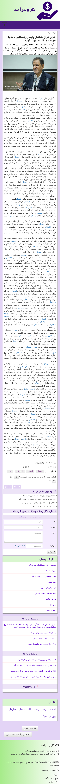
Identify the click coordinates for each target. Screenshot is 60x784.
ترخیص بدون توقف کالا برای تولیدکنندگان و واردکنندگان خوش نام (32, 677)
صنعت (27, 400)
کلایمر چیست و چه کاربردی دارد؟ (44, 638)
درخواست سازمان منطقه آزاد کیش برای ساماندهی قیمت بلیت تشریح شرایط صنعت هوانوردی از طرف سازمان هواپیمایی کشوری (30, 625)
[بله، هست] (16, 477)
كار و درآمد (24, 9)
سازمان (28, 207)
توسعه (18, 205)
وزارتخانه (52, 302)
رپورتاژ (53, 716)
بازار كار (24, 366)
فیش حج (53, 605)
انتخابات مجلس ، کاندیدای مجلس (44, 576)
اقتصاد (30, 121)
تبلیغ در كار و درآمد (51, 778)
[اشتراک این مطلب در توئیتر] (15, 486)
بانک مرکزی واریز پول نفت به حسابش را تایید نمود (39, 495)
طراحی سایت (51, 599)
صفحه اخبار (29, 728)
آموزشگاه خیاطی (49, 571)
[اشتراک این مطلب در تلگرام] (6, 486)
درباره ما (55, 774)
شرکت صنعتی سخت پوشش (45, 593)
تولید (45, 709)
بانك (23, 110)
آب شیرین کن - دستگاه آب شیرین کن (42, 565)
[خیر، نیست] (54, 481)
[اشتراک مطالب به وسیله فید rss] (10, 486)
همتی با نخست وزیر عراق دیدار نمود (43, 506)
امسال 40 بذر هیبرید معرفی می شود (42, 633)
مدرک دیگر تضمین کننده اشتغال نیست (41, 644)
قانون (49, 336)
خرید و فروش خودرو (48, 588)
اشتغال (19, 101)
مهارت (48, 436)
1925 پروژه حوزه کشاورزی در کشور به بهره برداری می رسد (36, 502)
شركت (36, 383)
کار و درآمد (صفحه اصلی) (17, 735)
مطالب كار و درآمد (52, 781)
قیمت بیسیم (51, 610)
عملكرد (53, 325)
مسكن (40, 213)
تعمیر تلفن (52, 582)
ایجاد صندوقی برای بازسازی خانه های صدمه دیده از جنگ (37, 499)
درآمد (39, 98)
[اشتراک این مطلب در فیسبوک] (19, 486)
